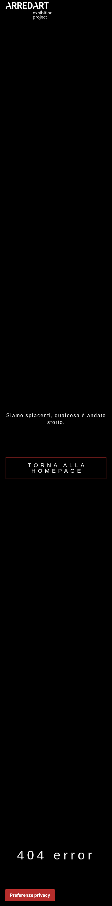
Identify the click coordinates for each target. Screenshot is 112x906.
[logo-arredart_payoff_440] (29, 5)
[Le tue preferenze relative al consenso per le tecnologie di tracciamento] (30, 895)
